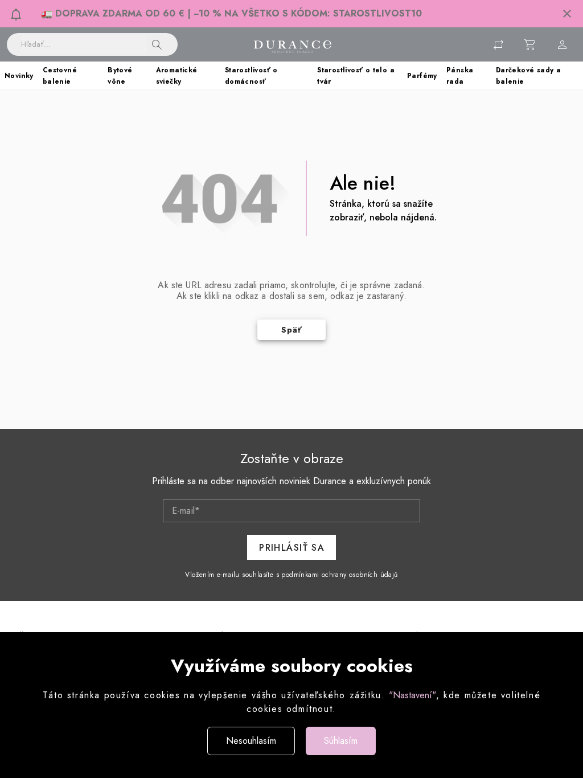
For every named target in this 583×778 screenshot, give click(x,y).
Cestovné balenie (60, 76)
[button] (567, 14)
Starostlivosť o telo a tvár (356, 76)
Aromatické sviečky (177, 76)
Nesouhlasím (251, 740)
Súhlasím (341, 740)
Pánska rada (459, 76)
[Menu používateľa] (562, 44)
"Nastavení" (412, 695)
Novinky (19, 76)
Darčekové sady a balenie (528, 76)
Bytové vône (120, 76)
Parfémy (422, 76)
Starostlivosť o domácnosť (251, 76)
